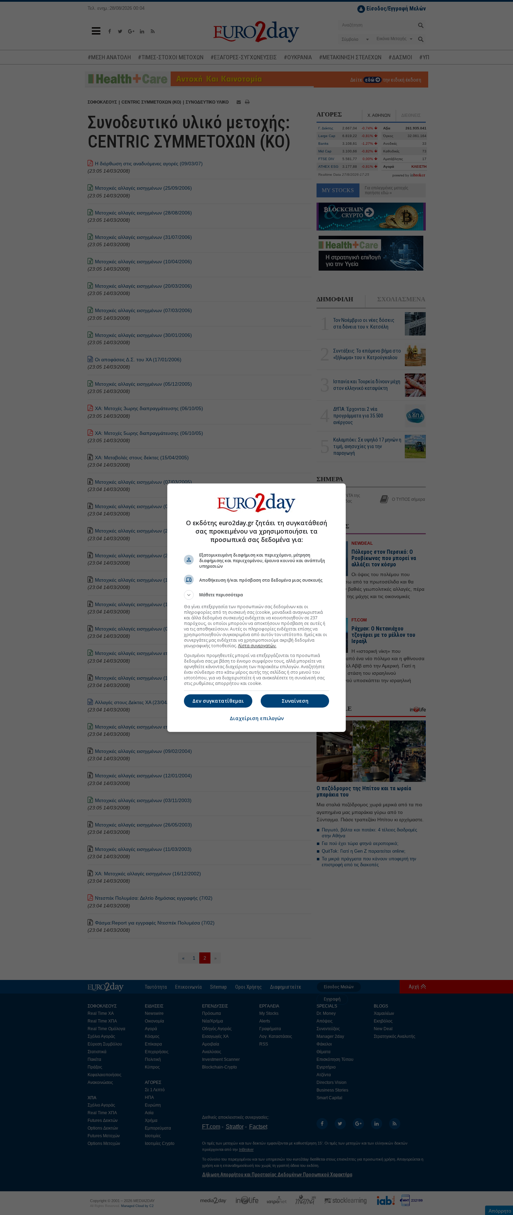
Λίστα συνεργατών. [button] (257, 646)
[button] (256, 595)
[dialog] (256, 607)
